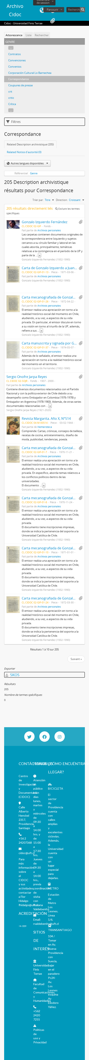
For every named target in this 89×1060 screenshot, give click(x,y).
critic (11, 98)
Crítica (12, 104)
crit (10, 91)
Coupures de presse (20, 85)
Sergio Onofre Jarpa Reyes (26, 376)
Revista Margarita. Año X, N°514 (46, 418)
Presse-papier (52, 21)
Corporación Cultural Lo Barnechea (29, 73)
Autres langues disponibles (27, 163)
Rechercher (42, 35)
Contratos (14, 54)
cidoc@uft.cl (27, 853)
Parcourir (52, 9)
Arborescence (14, 35)
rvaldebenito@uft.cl (46, 923)
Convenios (14, 66)
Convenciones (17, 60)
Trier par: (37, 200)
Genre (33, 173)
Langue (42, 10)
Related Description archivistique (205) (30, 144)
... (11, 48)
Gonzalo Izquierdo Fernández (44, 222)
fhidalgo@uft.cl (28, 905)
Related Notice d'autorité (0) (24, 152)
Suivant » (76, 659)
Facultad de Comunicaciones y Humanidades (44, 992)
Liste (28, 35)
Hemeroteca (44, 426)
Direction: (62, 200)
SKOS (14, 674)
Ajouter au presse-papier (80, 222)
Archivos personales (49, 230)
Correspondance (18, 79)
